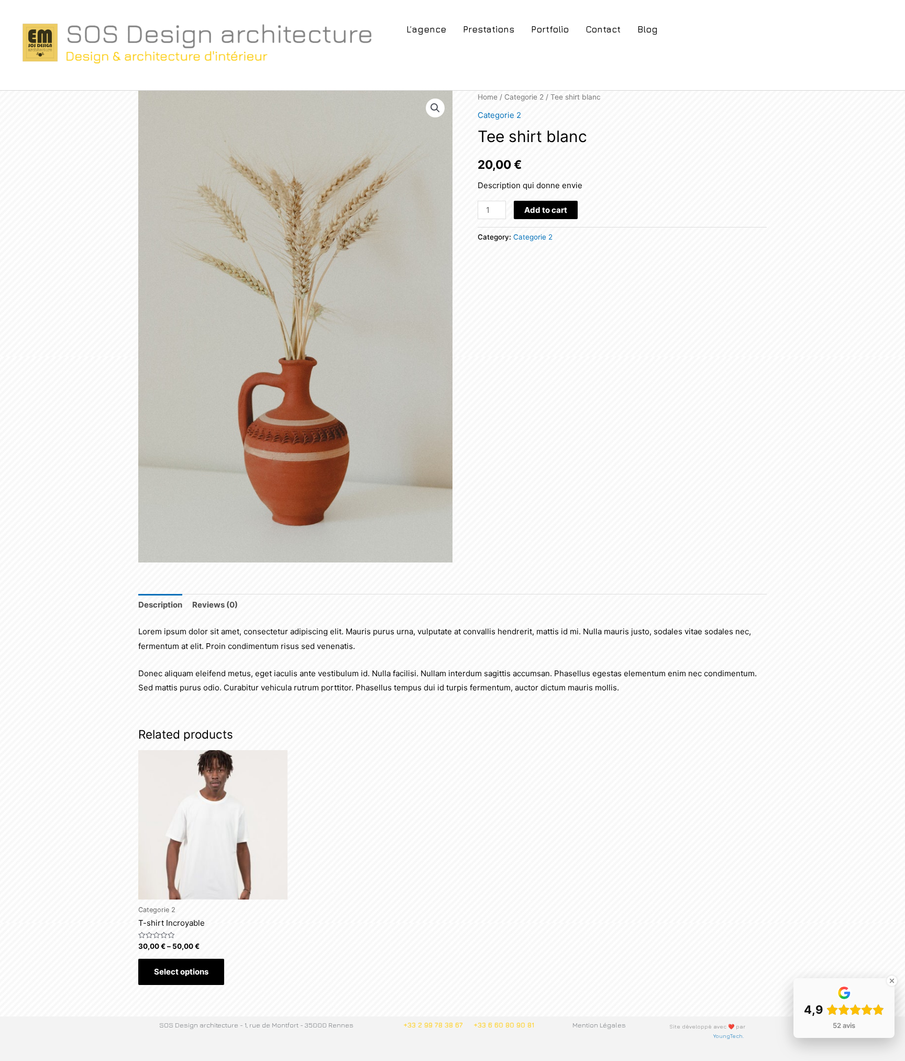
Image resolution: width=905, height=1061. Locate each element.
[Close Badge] (892, 981)
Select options (181, 972)
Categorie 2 (524, 97)
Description (160, 605)
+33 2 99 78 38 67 (433, 1025)
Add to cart (545, 210)
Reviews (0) (215, 605)
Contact (603, 29)
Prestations (488, 29)
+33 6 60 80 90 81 (503, 1025)
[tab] (160, 605)
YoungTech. (729, 1036)
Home (488, 97)
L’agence (426, 29)
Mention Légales (599, 1025)
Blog (647, 29)
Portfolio (550, 29)
